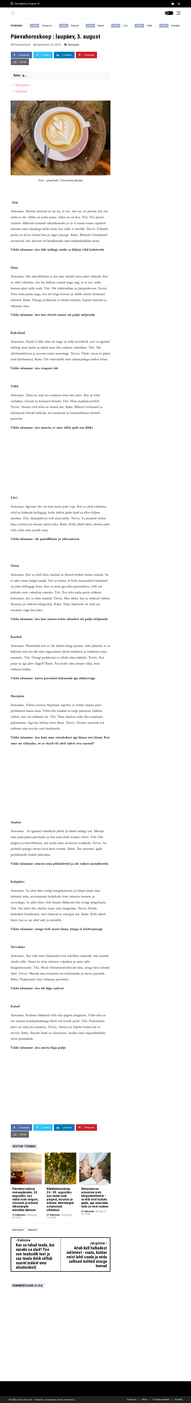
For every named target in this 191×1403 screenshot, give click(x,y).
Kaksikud (169, 25)
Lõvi (118, 25)
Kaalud (67, 25)
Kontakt (178, 1400)
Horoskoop (18, 1230)
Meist (145, 1400)
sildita (27, 25)
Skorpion (40, 25)
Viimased (73, 44)
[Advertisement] (60, 460)
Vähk (142, 25)
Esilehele (132, 1400)
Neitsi (93, 25)
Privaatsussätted (161, 1400)
